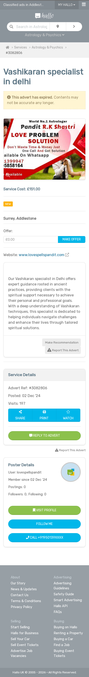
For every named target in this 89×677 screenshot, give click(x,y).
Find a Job (62, 645)
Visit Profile (45, 510)
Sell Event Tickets (25, 645)
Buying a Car (63, 639)
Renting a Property (68, 633)
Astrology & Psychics (47, 47)
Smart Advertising (68, 600)
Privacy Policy (21, 607)
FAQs (58, 612)
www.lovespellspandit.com (41, 255)
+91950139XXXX (50, 538)
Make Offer (72, 239)
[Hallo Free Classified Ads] (44, 15)
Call (46, 538)
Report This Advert (65, 350)
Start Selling (20, 627)
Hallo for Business (25, 633)
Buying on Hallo (65, 627)
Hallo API (61, 606)
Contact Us (20, 595)
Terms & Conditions (26, 601)
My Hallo (65, 5)
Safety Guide (64, 594)
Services (20, 47)
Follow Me (44, 524)
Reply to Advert (46, 436)
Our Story (18, 583)
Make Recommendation (61, 342)
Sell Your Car (20, 639)
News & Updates (24, 589)
